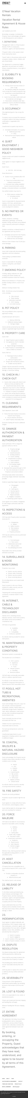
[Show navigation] (25, 3)
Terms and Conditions (7, 1084)
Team (12, 1078)
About (8, 1078)
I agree (14, 1096)
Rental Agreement (6, 1086)
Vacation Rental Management (9, 1081)
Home (3, 1078)
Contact (20, 1081)
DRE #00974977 (16, 1086)
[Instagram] (3, 1091)
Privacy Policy (18, 1084)
